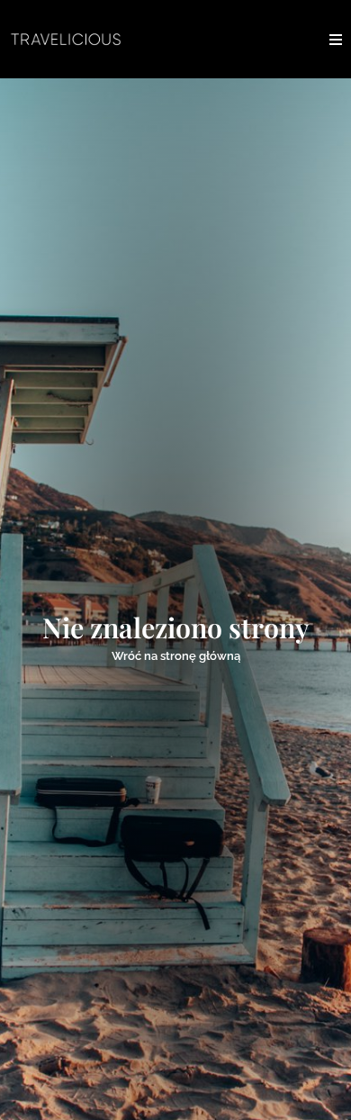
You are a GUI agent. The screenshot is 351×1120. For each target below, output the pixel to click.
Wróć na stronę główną (176, 656)
